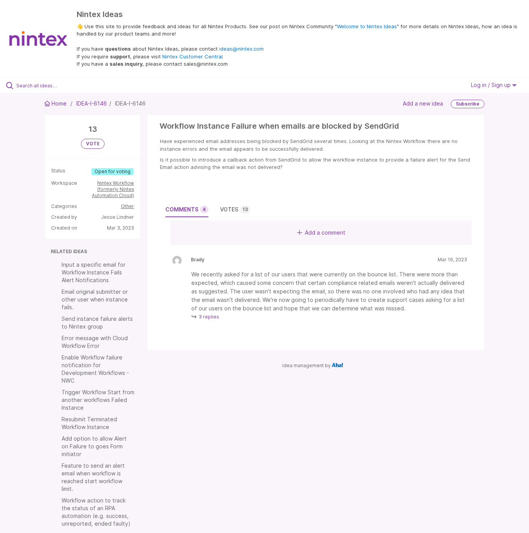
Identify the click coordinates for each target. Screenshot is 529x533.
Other (127, 206)
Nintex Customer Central (192, 56)
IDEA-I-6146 (91, 103)
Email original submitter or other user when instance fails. (95, 299)
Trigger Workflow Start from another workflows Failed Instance (98, 400)
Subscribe (467, 104)
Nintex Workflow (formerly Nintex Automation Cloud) (113, 189)
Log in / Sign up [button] (491, 85)
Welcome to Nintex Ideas (367, 26)
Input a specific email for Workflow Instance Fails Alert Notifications (93, 272)
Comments (185, 209)
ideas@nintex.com (241, 49)
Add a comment (325, 232)
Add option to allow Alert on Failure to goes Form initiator (94, 446)
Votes (234, 209)
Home (59, 103)
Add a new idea (423, 103)
